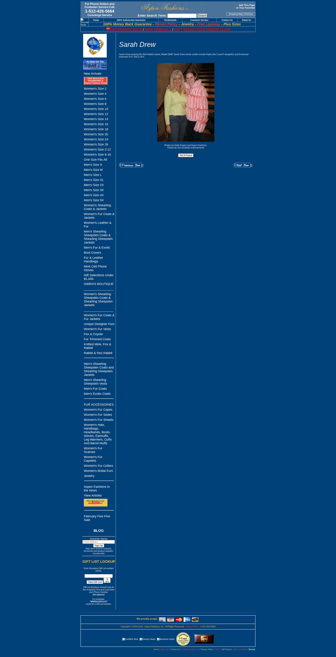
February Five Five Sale (97, 518)
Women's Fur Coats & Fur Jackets (99, 317)
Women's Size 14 (96, 119)
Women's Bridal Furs (98, 471)
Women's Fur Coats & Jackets (99, 215)
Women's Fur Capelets (93, 458)
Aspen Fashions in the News (97, 488)
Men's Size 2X (94, 185)
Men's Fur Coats (95, 388)
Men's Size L (93, 175)
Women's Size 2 (95, 88)
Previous (131, 165)
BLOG (99, 531)
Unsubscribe (99, 553)
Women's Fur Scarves (93, 450)
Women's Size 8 (95, 104)
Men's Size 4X (94, 195)
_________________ (99, 289)
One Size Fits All (95, 159)
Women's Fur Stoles (98, 414)
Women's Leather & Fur (97, 224)
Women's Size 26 (96, 144)
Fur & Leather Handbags (93, 259)
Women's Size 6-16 (97, 154)
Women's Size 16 (96, 124)
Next (243, 165)
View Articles (93, 495)
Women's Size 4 (95, 93)
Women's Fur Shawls (98, 420)
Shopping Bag (235, 14)
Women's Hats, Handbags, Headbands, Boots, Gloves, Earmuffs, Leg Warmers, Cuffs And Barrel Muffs (98, 434)
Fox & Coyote (93, 334)
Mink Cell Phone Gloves (95, 268)
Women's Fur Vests (97, 329)
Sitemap (251, 649)
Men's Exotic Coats (97, 393)
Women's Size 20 (96, 134)
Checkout (248, 14)
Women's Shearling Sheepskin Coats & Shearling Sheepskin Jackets (98, 299)
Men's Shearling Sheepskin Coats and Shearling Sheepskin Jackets (99, 369)
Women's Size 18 (96, 129)
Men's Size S (93, 164)
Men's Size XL (94, 180)
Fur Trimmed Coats (97, 339)
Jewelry (89, 476)
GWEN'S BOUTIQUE (99, 284)
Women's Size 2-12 (97, 149)
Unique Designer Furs (99, 324)
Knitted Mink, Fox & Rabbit (97, 346)
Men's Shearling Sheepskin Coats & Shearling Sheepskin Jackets (98, 237)
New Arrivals (92, 73)
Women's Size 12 (96, 114)
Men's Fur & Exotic (97, 247)
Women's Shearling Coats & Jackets (97, 207)
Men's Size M (93, 170)
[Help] (107, 582)
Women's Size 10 (96, 109)
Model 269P (167, 54)
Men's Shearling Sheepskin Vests (95, 381)
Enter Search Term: (152, 15)
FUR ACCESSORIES (99, 404)
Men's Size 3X (94, 190)
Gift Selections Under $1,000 (99, 277)
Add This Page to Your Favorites (245, 6)
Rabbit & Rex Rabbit (98, 353)
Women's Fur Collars (98, 465)
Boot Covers (92, 252)
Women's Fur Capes (98, 409)
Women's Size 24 (96, 139)
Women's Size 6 (95, 99)
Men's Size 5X (94, 200)
